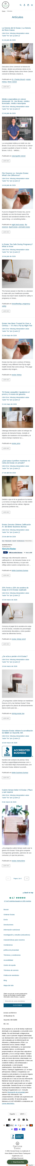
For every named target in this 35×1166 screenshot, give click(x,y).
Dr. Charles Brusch (18, 79)
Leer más (6, 86)
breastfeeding (17, 304)
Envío (6, 920)
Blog (5, 980)
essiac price (16, 443)
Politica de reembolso (11, 975)
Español (12, 1114)
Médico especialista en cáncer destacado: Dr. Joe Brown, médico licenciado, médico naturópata (15, 101)
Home (3, 11)
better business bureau (20, 570)
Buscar (6, 909)
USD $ (22, 1114)
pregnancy (26, 304)
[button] (30, 1165)
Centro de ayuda (10, 965)
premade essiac (24, 227)
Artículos (9, 11)
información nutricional (12, 930)
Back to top (28, 893)
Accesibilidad (8, 960)
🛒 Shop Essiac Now (17, 1162)
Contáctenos (8, 945)
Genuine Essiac (15, 1151)
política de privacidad (11, 950)
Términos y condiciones (12, 955)
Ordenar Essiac (9, 914)
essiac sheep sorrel (19, 639)
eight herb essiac (18, 224)
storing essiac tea (18, 713)
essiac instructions (18, 861)
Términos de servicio (11, 970)
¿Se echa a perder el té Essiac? (15, 656)
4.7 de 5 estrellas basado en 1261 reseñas (17, 901)
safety (4, 306)
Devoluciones (8, 925)
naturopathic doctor (19, 156)
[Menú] (32, 5)
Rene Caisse (12, 82)
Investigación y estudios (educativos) (17, 935)
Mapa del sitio (9, 985)
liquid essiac (13, 227)
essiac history (17, 375)
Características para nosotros (14, 940)
